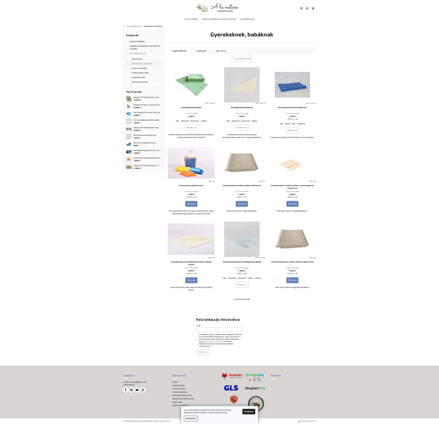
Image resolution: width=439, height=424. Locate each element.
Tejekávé (301, 123)
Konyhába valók (138, 77)
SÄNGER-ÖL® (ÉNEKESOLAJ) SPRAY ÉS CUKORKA (145, 47)
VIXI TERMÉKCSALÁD (138, 53)
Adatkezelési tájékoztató (183, 398)
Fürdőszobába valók (140, 73)
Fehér (250, 278)
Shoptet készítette (308, 421)
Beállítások (191, 418)
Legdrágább (201, 51)
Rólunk (175, 382)
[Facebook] (125, 390)
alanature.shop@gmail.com (135, 382)
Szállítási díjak (178, 385)
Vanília (204, 121)
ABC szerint (221, 51)
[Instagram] (131, 390)
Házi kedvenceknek (140, 82)
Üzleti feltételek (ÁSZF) (182, 395)
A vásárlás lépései (179, 392)
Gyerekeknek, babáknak (142, 63)
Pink (293, 123)
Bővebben (190, 127)
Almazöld (185, 121)
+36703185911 (129, 385)
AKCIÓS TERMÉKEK (137, 41)
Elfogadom (249, 411)
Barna (287, 123)
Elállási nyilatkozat (180, 405)
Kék (177, 121)
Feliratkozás (202, 352)
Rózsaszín (195, 121)
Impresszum (177, 402)
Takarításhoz (137, 59)
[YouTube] (137, 390)
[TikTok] (142, 390)
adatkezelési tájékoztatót (214, 341)
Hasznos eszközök (139, 68)
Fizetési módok (178, 388)
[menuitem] (191, 19)
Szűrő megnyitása (241, 59)
